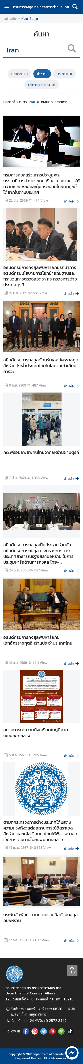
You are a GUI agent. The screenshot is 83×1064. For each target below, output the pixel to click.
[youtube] (52, 1033)
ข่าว (42, 73)
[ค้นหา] (75, 7)
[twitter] (43, 1033)
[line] (61, 1033)
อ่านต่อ (69, 201)
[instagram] (34, 1033)
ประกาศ (64, 73)
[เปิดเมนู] (8, 6)
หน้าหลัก (10, 18)
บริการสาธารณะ (41, 84)
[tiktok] (70, 1033)
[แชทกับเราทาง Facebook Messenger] (71, 1052)
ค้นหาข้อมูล (29, 18)
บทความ (19, 73)
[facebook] (25, 1033)
